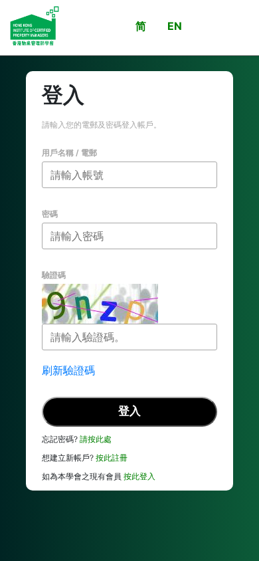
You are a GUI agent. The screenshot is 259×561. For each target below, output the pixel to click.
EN (174, 26)
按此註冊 (112, 458)
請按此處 (96, 439)
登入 (129, 410)
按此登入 (139, 476)
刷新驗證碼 (68, 370)
